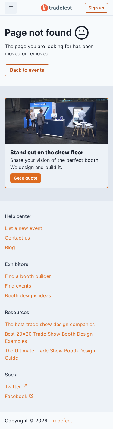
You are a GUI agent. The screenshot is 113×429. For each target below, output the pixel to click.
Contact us (17, 238)
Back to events (27, 70)
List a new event (23, 228)
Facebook (17, 396)
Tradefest (60, 421)
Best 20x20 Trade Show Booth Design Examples (49, 337)
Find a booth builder (28, 276)
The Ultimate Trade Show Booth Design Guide (50, 354)
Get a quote (25, 177)
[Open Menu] (11, 8)
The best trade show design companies (50, 324)
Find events (18, 286)
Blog (10, 247)
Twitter (13, 387)
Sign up (96, 7)
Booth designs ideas (28, 295)
